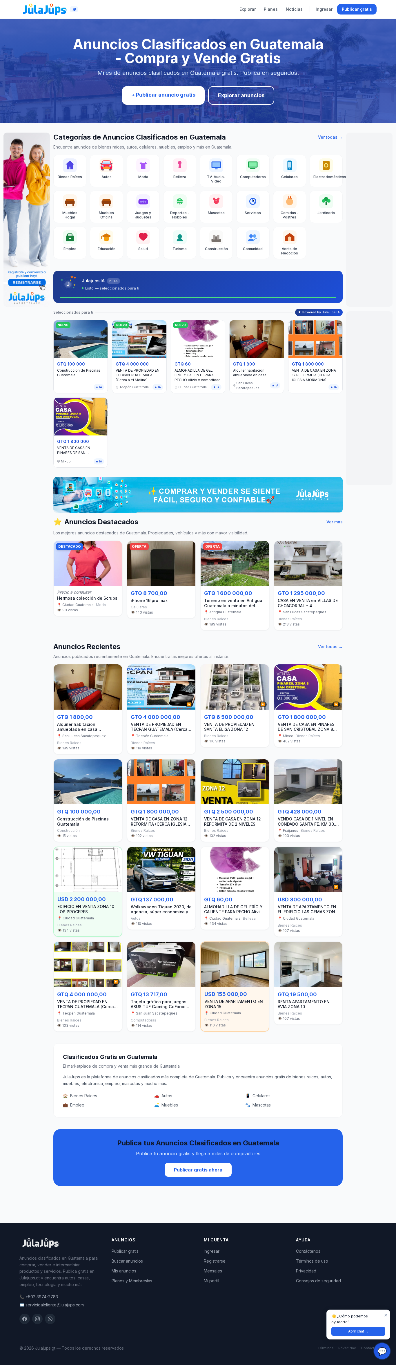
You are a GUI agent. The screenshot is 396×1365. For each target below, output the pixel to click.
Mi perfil (211, 1280)
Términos (325, 1348)
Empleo (73, 1104)
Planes (271, 9)
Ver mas (334, 521)
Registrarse (215, 1261)
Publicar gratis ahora (198, 1170)
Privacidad (306, 1270)
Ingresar (324, 9)
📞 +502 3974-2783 (38, 1296)
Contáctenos (308, 1251)
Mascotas (258, 1104)
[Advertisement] (369, 220)
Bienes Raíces (80, 1095)
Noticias (294, 9)
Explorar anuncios (241, 95)
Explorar (247, 9)
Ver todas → (330, 137)
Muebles (166, 1104)
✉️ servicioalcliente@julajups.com (51, 1304)
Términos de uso (312, 1261)
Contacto (369, 1348)
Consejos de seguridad (318, 1280)
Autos (163, 1095)
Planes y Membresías (132, 1280)
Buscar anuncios (127, 1261)
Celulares (257, 1095)
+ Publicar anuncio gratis (163, 95)
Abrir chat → (358, 1331)
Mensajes (213, 1270)
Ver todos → (330, 646)
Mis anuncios (124, 1270)
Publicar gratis (357, 9)
